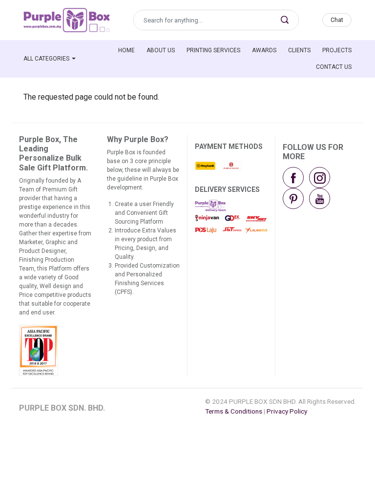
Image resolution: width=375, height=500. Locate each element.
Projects (337, 50)
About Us (160, 50)
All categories (46, 58)
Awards (264, 50)
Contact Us (334, 66)
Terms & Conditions (233, 411)
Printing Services (213, 50)
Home (126, 50)
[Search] (284, 20)
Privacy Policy (287, 411)
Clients (299, 50)
